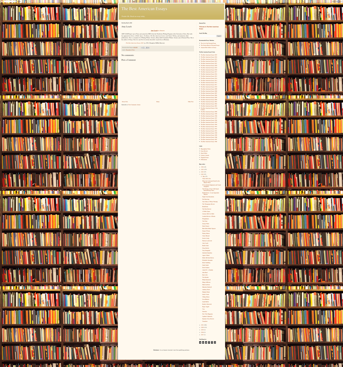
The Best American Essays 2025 (209, 55)
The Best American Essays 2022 (209, 61)
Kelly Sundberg (206, 262)
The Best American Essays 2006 (209, 95)
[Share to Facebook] (147, 48)
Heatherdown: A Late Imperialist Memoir (210, 193)
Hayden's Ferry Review (208, 319)
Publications (204, 159)
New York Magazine (207, 314)
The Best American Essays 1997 (209, 118)
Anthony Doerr (206, 289)
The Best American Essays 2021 (135, 43)
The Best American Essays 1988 (209, 137)
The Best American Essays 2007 (209, 93)
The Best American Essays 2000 (209, 111)
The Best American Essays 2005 (209, 97)
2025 (202, 169)
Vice (203, 309)
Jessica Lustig (205, 238)
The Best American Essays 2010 (209, 87)
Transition (204, 321)
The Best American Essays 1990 (209, 133)
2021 (202, 325)
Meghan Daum (206, 292)
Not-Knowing (205, 199)
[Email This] (142, 48)
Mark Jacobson (206, 284)
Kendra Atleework (207, 304)
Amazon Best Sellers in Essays (208, 47)
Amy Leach (205, 243)
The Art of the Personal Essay (208, 43)
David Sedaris (205, 267)
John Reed (204, 272)
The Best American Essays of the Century (209, 108)
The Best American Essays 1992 (209, 129)
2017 (202, 335)
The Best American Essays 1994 (209, 124)
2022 (202, 174)
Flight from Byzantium (208, 197)
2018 (202, 332)
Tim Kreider (205, 277)
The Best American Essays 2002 (209, 104)
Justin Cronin (205, 294)
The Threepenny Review (208, 204)
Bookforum (205, 206)
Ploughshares (205, 219)
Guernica (204, 311)
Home (157, 101)
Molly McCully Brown (208, 258)
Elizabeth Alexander (207, 260)
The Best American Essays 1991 (209, 131)
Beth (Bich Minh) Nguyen (209, 228)
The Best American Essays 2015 (209, 76)
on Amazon (158, 30)
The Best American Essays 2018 (209, 70)
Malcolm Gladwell (207, 287)
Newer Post (125, 101)
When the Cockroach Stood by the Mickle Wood (211, 181)
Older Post (190, 101)
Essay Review (204, 151)
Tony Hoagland (206, 250)
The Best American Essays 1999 (209, 114)
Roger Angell (205, 306)
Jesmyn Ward (205, 223)
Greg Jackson (205, 248)
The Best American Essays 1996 (209, 120)
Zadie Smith (205, 265)
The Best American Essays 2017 (209, 72)
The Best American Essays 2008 (209, 91)
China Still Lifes (206, 178)
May (204, 176)
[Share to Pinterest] (149, 48)
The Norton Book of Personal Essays (210, 45)
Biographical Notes (130, 50)
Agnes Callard (205, 255)
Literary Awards (205, 155)
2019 (202, 330)
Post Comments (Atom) (134, 105)
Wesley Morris (206, 233)
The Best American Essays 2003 (209, 101)
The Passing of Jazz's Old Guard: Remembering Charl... (210, 189)
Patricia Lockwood (207, 241)
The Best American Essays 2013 (209, 80)
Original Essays (205, 157)
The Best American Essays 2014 (209, 78)
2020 (202, 327)
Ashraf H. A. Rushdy (207, 270)
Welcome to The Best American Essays (209, 28)
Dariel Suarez (205, 226)
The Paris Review (206, 209)
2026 (202, 167)
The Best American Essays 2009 (209, 89)
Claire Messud (205, 236)
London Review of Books (208, 216)
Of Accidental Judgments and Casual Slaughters (211, 185)
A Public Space (206, 211)
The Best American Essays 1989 (209, 135)
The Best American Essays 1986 (209, 141)
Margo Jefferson (206, 282)
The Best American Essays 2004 (209, 99)
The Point (204, 221)
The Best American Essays (144, 8)
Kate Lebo (205, 275)
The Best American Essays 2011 (209, 84)
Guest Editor (204, 153)
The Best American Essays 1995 (209, 122)
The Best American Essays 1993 (209, 126)
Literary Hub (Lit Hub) (208, 214)
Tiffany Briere (205, 297)
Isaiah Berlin (205, 302)
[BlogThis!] (143, 48)
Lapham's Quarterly (207, 316)
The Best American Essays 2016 (209, 74)
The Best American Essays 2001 (209, 106)
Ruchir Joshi (205, 245)
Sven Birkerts (205, 299)
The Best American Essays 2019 (209, 67)
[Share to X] (145, 48)
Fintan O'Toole (206, 231)
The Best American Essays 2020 (209, 65)
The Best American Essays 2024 (209, 57)
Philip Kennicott (206, 280)
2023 (202, 172)
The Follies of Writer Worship (210, 201)
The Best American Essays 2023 (209, 59)
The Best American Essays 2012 (209, 82)
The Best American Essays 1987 (209, 139)
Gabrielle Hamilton (207, 253)
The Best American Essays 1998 (209, 116)
